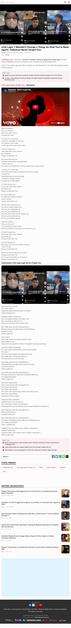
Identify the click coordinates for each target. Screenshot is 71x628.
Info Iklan (34, 609)
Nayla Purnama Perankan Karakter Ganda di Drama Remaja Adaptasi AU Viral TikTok (33, 75)
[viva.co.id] (9, 620)
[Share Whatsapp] (60, 456)
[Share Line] (63, 456)
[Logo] (7, 2)
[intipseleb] (54, 620)
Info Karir (39, 611)
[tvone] (32, 620)
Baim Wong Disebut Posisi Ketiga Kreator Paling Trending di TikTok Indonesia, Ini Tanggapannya (32, 443)
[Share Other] (67, 456)
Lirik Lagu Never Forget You (13, 85)
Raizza (8, 55)
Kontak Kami (26, 609)
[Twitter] (33, 605)
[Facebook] (30, 605)
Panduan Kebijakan (60, 609)
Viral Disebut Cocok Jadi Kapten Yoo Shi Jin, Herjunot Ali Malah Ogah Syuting (31, 450)
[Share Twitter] (56, 456)
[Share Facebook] (53, 456)
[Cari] (65, 2)
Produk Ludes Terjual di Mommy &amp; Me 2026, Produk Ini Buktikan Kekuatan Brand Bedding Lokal (33, 79)
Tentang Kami (16, 609)
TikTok (9, 62)
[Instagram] (36, 605)
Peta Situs (7, 609)
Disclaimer (31, 611)
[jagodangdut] (62, 620)
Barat (3, 52)
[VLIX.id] (18, 620)
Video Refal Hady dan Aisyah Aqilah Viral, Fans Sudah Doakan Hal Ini (28, 447)
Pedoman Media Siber (46, 609)
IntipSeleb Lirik (7, 59)
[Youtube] (40, 605)
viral (3, 62)
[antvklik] (45, 620)
